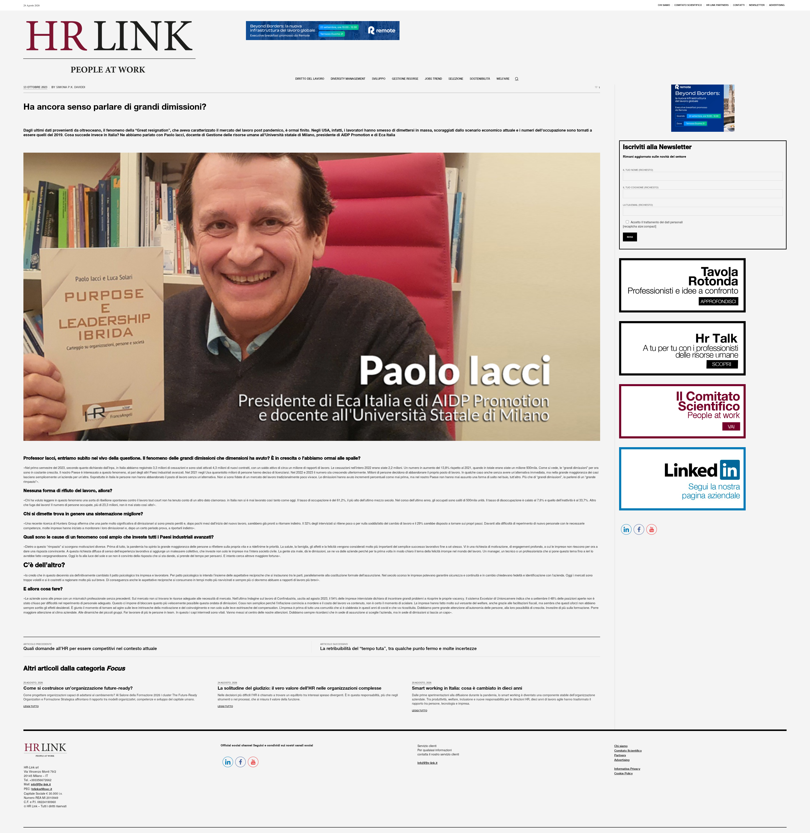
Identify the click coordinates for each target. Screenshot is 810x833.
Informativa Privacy (627, 768)
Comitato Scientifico (628, 750)
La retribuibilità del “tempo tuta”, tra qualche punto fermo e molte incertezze (398, 648)
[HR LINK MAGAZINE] (109, 46)
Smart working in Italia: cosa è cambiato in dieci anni (467, 688)
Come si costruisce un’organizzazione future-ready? (78, 688)
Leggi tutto (31, 706)
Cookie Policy (623, 773)
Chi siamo (621, 746)
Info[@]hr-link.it (427, 763)
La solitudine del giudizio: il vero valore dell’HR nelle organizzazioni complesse (299, 688)
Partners (620, 755)
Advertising (621, 760)
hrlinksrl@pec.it (41, 789)
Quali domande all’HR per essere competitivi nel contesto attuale (90, 648)
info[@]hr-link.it (41, 784)
